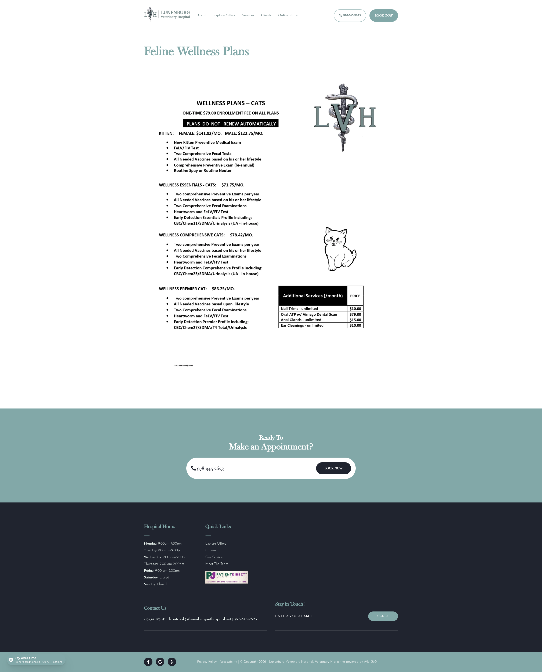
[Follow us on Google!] (160, 662)
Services (248, 15)
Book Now (384, 15)
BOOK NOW (154, 619)
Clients (266, 15)
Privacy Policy (207, 662)
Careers (210, 550)
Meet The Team (216, 564)
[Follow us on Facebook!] (148, 662)
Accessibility (228, 662)
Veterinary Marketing (330, 662)
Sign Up (383, 616)
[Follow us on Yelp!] (172, 662)
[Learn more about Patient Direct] (226, 583)
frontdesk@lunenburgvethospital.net (200, 619)
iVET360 (370, 662)
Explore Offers (224, 15)
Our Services (214, 557)
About (202, 15)
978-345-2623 (351, 15)
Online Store (287, 15)
